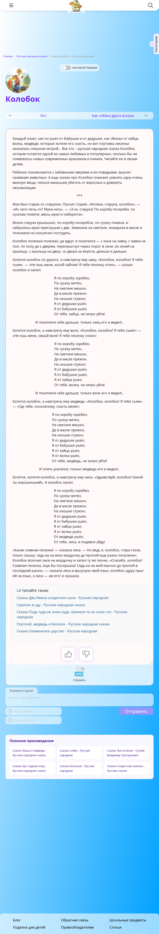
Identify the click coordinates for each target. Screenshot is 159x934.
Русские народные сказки (31, 56)
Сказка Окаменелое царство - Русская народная (57, 631)
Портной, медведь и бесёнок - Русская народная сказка (63, 624)
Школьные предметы (128, 920)
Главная (8, 56)
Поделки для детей (29, 927)
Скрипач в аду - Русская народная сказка (51, 605)
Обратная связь (74, 920)
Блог (17, 920)
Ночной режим (84, 68)
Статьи (116, 927)
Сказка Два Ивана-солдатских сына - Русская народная (62, 597)
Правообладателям (77, 927)
